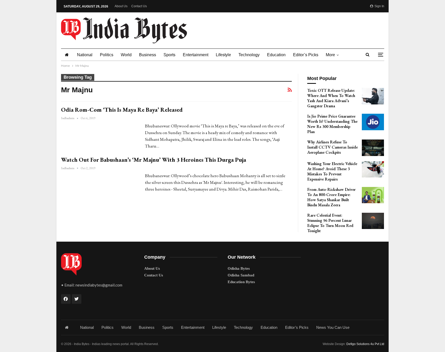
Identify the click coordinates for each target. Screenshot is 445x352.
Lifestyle (223, 55)
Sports (169, 55)
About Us (121, 6)
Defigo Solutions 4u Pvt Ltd (365, 344)
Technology (249, 55)
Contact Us (139, 6)
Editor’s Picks (305, 55)
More (330, 55)
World (126, 55)
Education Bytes (241, 282)
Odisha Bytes (239, 268)
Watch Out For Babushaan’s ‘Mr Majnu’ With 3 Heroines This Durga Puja (153, 159)
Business (147, 55)
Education (276, 55)
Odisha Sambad (241, 275)
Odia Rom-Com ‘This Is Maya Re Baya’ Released (122, 109)
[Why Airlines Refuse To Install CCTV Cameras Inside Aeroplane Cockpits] (373, 148)
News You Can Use (332, 327)
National (84, 55)
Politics (106, 55)
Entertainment (195, 55)
